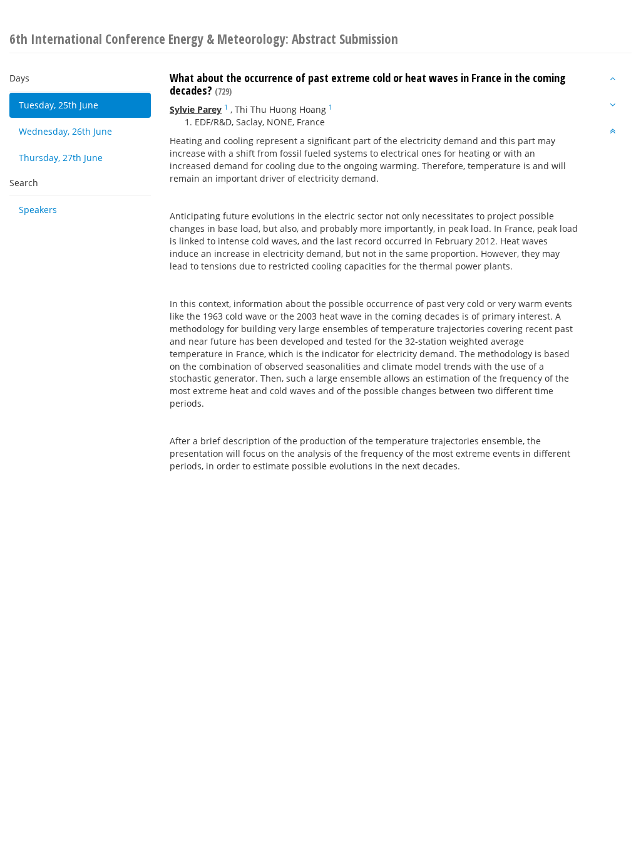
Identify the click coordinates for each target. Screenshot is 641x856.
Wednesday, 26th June (65, 131)
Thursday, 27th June (61, 158)
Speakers (38, 210)
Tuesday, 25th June (58, 105)
